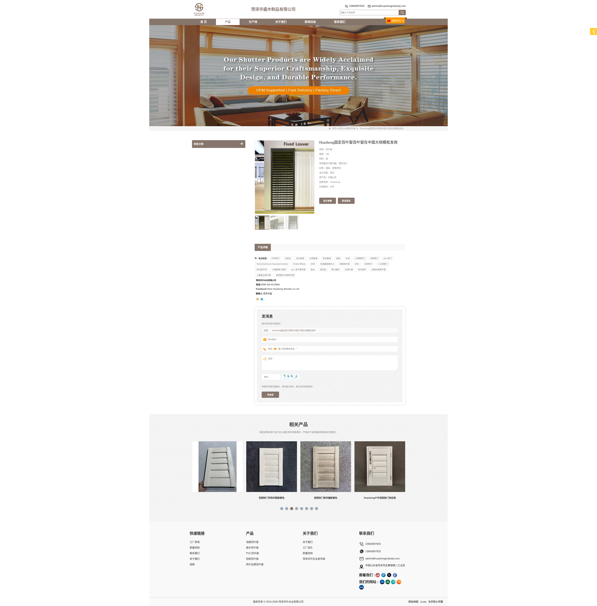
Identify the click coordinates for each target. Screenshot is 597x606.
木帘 (313, 264)
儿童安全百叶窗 (264, 275)
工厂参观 (195, 542)
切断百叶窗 (345, 264)
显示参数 (327, 201)
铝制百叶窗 (350, 128)
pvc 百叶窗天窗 (298, 269)
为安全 (288, 258)
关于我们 (281, 21)
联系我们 (339, 21)
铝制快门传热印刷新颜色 (217, 497)
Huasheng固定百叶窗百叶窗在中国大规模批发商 (293, 330)
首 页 (203, 21)
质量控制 (195, 547)
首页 (334, 128)
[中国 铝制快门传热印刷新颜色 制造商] (217, 466)
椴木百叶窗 (199, 157)
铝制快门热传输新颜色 (271, 497)
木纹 (348, 258)
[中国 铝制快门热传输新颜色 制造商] (271, 466)
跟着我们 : (367, 575)
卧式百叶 (362, 269)
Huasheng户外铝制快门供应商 (326, 497)
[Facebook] (395, 575)
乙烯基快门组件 (279, 269)
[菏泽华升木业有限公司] (199, 9)
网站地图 (413, 601)
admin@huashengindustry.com (389, 6)
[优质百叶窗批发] (399, 582)
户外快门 (275, 258)
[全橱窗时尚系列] (393, 582)
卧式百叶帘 (262, 269)
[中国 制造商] (218, 186)
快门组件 (335, 269)
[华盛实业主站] (361, 587)
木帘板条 (314, 258)
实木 (357, 264)
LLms (423, 601)
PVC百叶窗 (199, 163)
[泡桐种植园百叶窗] (298, 75)
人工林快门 (383, 264)
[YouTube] (377, 575)
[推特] (389, 575)
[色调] (387, 582)
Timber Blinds (299, 264)
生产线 (253, 21)
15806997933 (356, 6)
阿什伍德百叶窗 (202, 175)
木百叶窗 (349, 269)
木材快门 (368, 264)
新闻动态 (310, 21)
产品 (228, 21)
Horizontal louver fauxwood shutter (272, 264)
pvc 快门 (388, 258)
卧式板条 (327, 258)
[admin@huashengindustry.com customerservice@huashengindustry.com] (257, 299)
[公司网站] (382, 582)
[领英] (383, 575)
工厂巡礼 (308, 547)
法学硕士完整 (435, 601)
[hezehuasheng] (262, 299)
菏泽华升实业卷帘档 (314, 559)
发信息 (270, 394)
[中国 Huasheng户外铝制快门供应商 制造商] (325, 466)
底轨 (338, 258)
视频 (192, 564)
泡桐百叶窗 (199, 151)
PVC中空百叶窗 (202, 182)
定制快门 (374, 258)
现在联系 (346, 201)
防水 (313, 269)
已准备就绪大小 (327, 264)
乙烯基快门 (360, 258)
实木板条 (300, 258)
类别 (341, 128)
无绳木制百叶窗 (379, 269)
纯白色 (323, 269)
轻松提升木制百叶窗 (285, 275)
